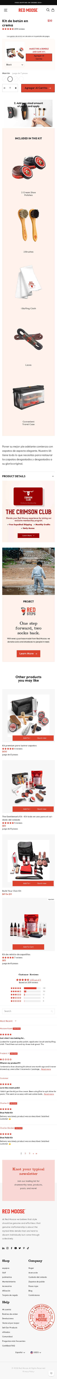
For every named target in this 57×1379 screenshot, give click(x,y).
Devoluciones (8, 1319)
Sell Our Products (9, 1328)
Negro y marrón (15, 79)
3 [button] (29, 1153)
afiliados (6, 1332)
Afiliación (6, 1291)
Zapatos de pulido (36, 1282)
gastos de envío (16, 36)
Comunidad (7, 1337)
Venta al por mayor (10, 1323)
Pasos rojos (33, 1286)
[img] (6, 1035)
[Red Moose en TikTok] (28, 1248)
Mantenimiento (9, 1282)
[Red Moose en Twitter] (20, 1248)
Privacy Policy (28, 1372)
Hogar (31, 1268)
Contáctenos (34, 1295)
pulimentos (7, 1277)
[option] (28, 3)
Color (6, 73)
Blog (30, 1291)
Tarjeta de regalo (10, 1295)
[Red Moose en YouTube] (16, 1248)
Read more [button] (46, 1069)
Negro (4, 79)
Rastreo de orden (10, 1314)
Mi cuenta (6, 1310)
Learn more (26, 653)
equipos (5, 1268)
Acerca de (33, 1273)
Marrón (10, 79)
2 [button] (25, 1153)
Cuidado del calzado (37, 1277)
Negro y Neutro (21, 79)
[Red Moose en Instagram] (7, 1248)
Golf (4, 1273)
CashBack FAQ (8, 1346)
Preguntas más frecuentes (13, 1341)
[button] (8, 29)
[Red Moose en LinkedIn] (3, 1248)
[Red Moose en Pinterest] (24, 1248)
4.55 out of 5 (35, 980)
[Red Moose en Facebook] (11, 1248)
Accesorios (7, 1286)
